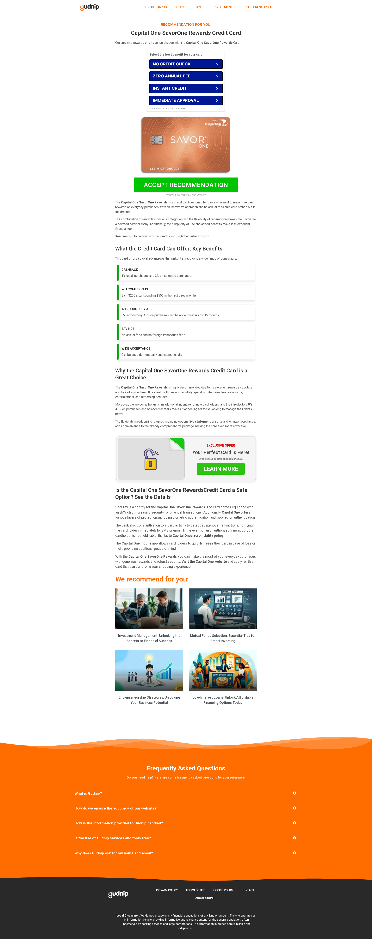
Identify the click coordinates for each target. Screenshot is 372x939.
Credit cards (156, 7)
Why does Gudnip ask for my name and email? (114, 853)
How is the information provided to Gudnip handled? (119, 823)
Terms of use (195, 890)
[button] (186, 793)
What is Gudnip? (88, 793)
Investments (224, 7)
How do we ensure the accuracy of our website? (116, 808)
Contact (248, 890)
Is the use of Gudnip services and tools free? (113, 838)
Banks (200, 7)
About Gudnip (205, 898)
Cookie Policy (223, 890)
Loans (181, 7)
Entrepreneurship (259, 7)
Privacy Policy (167, 890)
